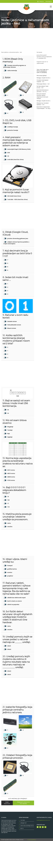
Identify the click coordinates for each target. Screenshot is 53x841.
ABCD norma (11, 473)
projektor (10, 576)
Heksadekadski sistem (14, 325)
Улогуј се (41, 1)
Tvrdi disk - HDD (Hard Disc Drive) (17, 199)
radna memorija (12, 70)
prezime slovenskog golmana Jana (17, 238)
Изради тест (23, 823)
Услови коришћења (31, 839)
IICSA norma (11, 480)
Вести (21, 828)
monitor (9, 572)
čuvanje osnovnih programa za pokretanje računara (14, 66)
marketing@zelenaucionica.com (43, 820)
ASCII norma (11, 470)
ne (8, 413)
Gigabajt (9, 437)
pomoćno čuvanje (12, 130)
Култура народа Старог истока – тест (42, 86)
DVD (8, 152)
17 (8, 503)
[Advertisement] (26, 38)
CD (8, 156)
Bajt (8, 433)
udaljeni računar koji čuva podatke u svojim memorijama (16, 243)
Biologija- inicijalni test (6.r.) (43, 77)
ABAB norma (11, 477)
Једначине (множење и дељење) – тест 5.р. (42, 90)
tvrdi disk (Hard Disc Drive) (15, 159)
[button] (10, 88)
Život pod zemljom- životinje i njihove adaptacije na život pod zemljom (42, 96)
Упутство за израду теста (27, 825)
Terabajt (9, 430)
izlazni (9, 649)
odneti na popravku (13, 604)
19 (8, 496)
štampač (10, 565)
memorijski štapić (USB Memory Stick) (19, 149)
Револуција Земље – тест (43, 84)
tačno (9, 523)
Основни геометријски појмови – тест (42, 80)
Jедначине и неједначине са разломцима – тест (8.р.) (43, 107)
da (8, 410)
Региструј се (49, 1)
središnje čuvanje (12, 127)
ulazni (9, 646)
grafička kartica (12, 569)
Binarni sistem (11, 328)
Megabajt (10, 427)
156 (8, 500)
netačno (9, 526)
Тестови (22, 820)
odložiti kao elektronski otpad (16, 597)
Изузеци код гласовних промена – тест (43, 103)
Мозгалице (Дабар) (41, 75)
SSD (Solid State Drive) (14, 196)
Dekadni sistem (12, 321)
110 (8, 507)
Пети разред (4, 17)
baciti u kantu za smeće (14, 601)
